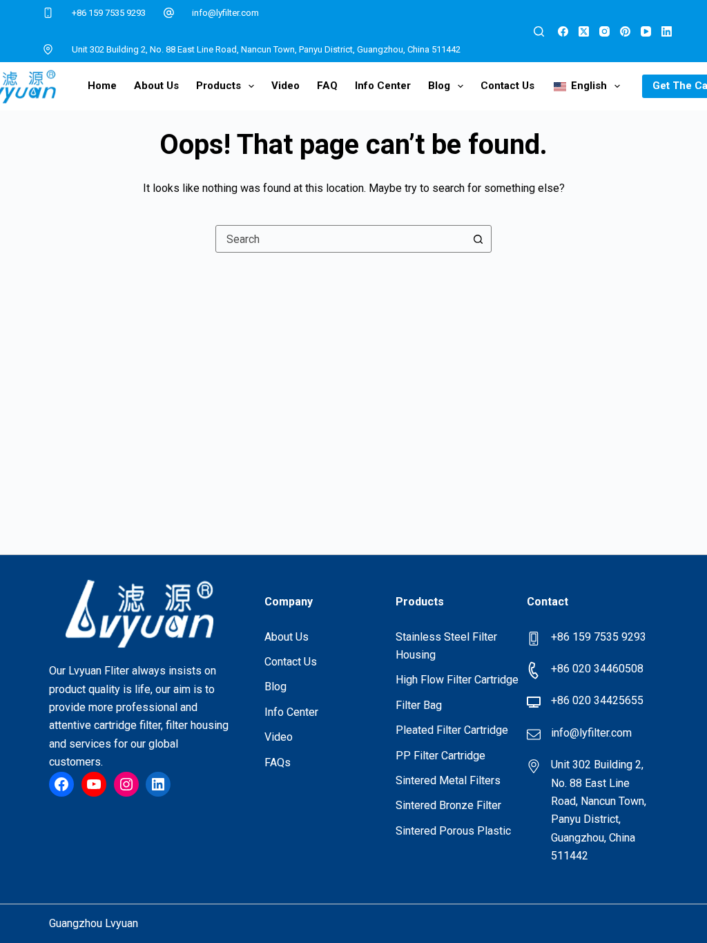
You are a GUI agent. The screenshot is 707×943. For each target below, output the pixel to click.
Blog (439, 85)
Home (102, 85)
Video (285, 85)
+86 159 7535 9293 (109, 13)
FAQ (327, 85)
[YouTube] (646, 31)
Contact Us (507, 85)
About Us (156, 85)
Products (218, 85)
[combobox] (340, 239)
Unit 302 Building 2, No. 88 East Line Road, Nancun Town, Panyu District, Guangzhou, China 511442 (266, 49)
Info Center (383, 85)
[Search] (539, 31)
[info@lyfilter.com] (169, 13)
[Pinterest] (625, 31)
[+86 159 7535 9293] (48, 13)
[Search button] (478, 239)
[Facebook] (563, 31)
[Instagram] (604, 31)
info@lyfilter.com (225, 13)
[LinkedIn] (666, 31)
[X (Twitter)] (584, 31)
